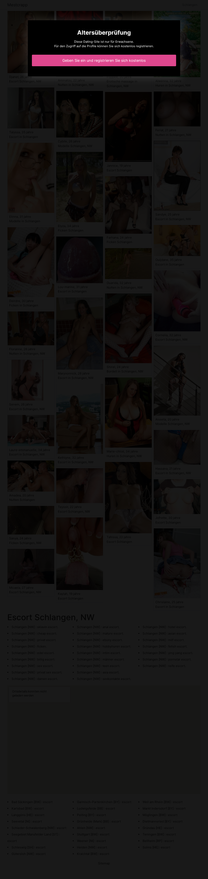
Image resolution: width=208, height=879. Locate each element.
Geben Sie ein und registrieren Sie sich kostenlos (104, 60)
